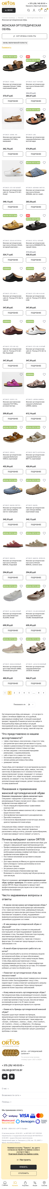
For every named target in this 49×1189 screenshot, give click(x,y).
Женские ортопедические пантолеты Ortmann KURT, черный (35, 86)
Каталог (15, 1185)
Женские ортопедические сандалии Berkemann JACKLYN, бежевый (35, 668)
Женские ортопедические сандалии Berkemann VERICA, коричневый (12, 457)
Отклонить (23, 1173)
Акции (35, 1185)
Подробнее (13, 101)
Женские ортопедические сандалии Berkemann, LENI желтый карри (35, 139)
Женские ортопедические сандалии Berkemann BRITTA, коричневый (35, 457)
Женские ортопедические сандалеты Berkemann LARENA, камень (35, 404)
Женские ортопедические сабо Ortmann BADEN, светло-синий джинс (12, 510)
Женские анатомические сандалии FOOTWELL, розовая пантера (11, 404)
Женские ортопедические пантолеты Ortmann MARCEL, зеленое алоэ (35, 563)
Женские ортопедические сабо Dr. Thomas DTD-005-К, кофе (36, 298)
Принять (23, 1167)
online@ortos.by (12, 1070)
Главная (5, 1185)
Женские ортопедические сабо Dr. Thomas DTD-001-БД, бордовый (12, 351)
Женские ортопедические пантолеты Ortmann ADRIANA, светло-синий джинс (35, 192)
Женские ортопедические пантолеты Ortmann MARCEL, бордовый (12, 563)
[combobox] (31, 704)
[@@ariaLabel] (21, 57)
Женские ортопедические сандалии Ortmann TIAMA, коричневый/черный (12, 86)
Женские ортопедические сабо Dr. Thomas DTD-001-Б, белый (36, 351)
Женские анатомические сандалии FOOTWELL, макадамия (11, 139)
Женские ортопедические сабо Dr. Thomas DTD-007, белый (12, 192)
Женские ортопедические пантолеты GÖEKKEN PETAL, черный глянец (36, 245)
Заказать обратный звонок (36, 6)
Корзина (25, 1185)
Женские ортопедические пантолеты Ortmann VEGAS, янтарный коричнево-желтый (12, 245)
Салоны (44, 1185)
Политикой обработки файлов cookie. (23, 1154)
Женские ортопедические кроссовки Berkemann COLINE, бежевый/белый (35, 616)
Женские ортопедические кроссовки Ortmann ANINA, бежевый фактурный (12, 668)
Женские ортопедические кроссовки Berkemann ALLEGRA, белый (12, 616)
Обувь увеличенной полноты (15, 43)
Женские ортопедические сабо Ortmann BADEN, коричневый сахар (35, 510)
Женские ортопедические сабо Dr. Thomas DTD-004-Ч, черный (13, 298)
